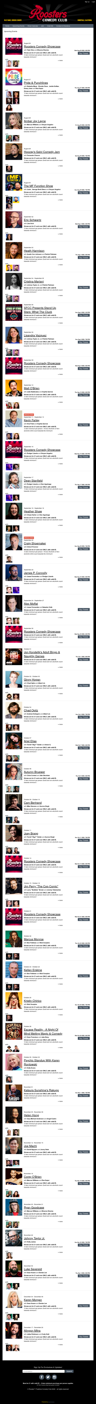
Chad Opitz (31, 710)
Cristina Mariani (34, 281)
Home (7, 26)
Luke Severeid (33, 1269)
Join (42, 26)
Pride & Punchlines (36, 83)
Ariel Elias (30, 741)
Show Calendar (33, 26)
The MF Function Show (38, 186)
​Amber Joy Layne (35, 121)
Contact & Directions (63, 26)
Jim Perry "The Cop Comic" (41, 886)
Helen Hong (31, 1115)
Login (93, 2)
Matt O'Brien (31, 388)
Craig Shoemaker (35, 543)
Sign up (87, 2)
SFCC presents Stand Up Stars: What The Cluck (40, 310)
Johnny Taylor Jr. (34, 1238)
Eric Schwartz (32, 220)
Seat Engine (51, 1402)
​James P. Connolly (35, 573)
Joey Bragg (31, 833)
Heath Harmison (34, 251)
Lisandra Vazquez (35, 335)
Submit (69, 1371)
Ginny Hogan (32, 679)
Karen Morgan (33, 1300)
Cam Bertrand (33, 803)
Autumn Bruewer (34, 772)
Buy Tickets (83, 53)
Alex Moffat (31, 604)
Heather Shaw (33, 511)
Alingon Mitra (32, 1330)
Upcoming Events (18, 26)
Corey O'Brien (33, 1177)
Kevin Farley (31, 420)
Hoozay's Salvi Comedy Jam (42, 152)
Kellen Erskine (33, 970)
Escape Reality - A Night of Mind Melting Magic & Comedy (43, 1031)
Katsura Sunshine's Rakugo (41, 1090)
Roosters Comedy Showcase (42, 46)
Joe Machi (30, 1146)
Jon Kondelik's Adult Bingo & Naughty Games (42, 654)
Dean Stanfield (33, 480)
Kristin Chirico (32, 1001)
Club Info (50, 26)
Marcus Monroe (34, 939)
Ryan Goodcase (34, 1207)
